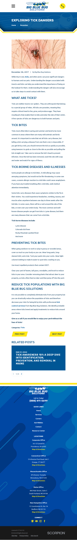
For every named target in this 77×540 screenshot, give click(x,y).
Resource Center (38, 431)
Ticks (23, 327)
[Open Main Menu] (13, 6)
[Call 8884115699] (62, 6)
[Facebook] (44, 521)
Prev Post (20, 334)
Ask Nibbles (38, 423)
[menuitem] (14, 536)
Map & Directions (38, 449)
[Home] (37, 6)
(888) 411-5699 (38, 400)
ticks (27, 77)
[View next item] (21, 374)
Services (38, 414)
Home (38, 410)
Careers (39, 418)
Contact (38, 427)
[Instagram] (40, 521)
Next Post (57, 334)
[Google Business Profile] (32, 521)
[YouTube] (36, 521)
